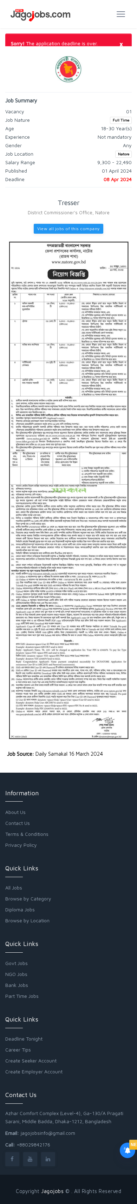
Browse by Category (28, 898)
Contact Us (17, 823)
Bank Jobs (16, 985)
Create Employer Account (34, 1071)
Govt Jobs (16, 963)
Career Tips (18, 1050)
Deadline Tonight (24, 1039)
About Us (15, 812)
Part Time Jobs (22, 996)
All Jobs (13, 888)
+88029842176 (33, 1145)
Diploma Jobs (20, 909)
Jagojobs (52, 1191)
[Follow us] (12, 1159)
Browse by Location (27, 920)
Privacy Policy (21, 845)
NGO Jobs (16, 974)
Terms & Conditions (26, 834)
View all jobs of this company (68, 228)
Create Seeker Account (31, 1061)
